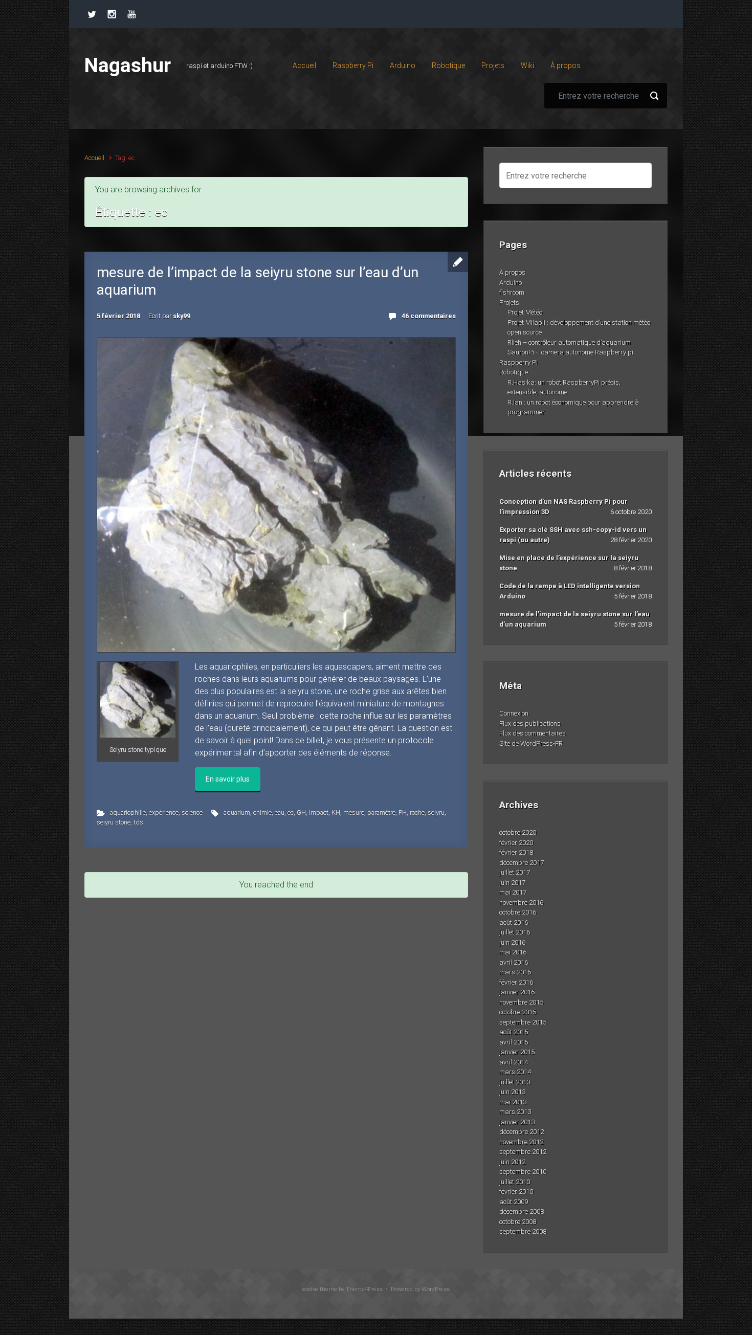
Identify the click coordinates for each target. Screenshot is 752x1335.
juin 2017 (512, 882)
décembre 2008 (521, 1211)
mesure (353, 812)
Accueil (94, 158)
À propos (512, 272)
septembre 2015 (522, 1022)
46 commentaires (429, 316)
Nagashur (127, 65)
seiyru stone (113, 822)
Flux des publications (530, 723)
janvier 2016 (517, 992)
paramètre (381, 812)
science (192, 812)
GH (301, 812)
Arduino (510, 282)
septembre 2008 (522, 1231)
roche (417, 812)
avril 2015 (513, 1042)
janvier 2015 (517, 1052)
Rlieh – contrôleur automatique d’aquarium (569, 342)
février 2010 (516, 1191)
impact (318, 812)
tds (138, 822)
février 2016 (516, 982)
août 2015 (513, 1032)
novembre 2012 (521, 1142)
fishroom (511, 292)
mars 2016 (515, 972)
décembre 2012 (521, 1132)
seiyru (436, 812)
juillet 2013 (514, 1082)
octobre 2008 (517, 1222)
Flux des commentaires (532, 733)
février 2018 (516, 852)
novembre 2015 (521, 1002)
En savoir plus (228, 779)
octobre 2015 (517, 1012)
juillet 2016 (514, 932)
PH (403, 812)
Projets (509, 302)
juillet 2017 (514, 872)
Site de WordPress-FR (531, 743)
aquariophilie (128, 812)
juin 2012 (512, 1162)
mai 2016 (512, 952)
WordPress (436, 1289)
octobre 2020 (517, 832)
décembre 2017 (521, 862)
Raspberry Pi (518, 362)
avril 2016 (513, 962)
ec (290, 812)
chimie (262, 812)
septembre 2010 (522, 1171)
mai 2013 (512, 1102)
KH (335, 812)
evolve (310, 1289)
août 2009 (513, 1202)
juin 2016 (512, 942)
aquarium (237, 812)
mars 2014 (515, 1072)
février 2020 (516, 843)
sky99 (181, 316)
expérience (164, 812)
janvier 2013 (517, 1122)
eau (279, 812)
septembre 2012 (522, 1151)
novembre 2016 (521, 902)
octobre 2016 (517, 912)
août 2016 (513, 922)
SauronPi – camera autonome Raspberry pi (570, 352)
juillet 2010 (514, 1182)
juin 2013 (512, 1092)
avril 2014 (513, 1062)
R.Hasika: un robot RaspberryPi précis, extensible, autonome (564, 387)
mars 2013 (515, 1112)
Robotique (513, 372)
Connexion (513, 713)
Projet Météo (524, 312)
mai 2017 (512, 892)
